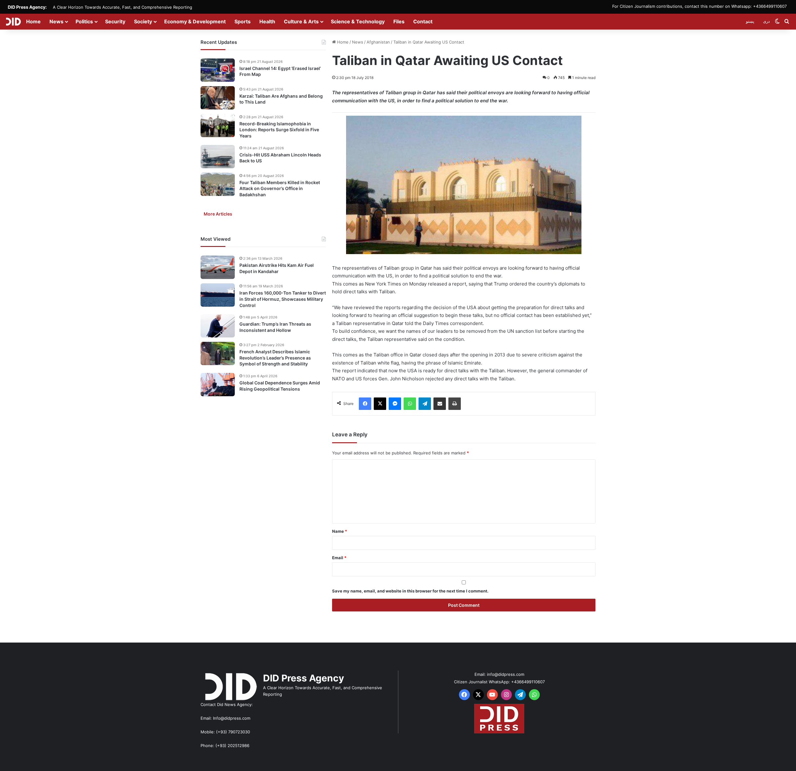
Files (399, 21)
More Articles (218, 214)
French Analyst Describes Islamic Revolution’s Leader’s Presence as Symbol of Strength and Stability (275, 357)
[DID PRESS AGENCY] (13, 21)
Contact (423, 21)
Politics (84, 21)
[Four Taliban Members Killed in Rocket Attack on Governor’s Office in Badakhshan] (218, 184)
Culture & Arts (301, 21)
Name (339, 531)
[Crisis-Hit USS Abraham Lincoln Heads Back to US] (218, 156)
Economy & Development (195, 21)
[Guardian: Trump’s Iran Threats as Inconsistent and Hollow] (218, 325)
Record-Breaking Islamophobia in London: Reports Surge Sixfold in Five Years (279, 129)
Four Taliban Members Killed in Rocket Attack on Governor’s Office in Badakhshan (279, 188)
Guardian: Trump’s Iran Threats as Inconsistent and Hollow (275, 327)
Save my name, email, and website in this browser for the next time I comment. (410, 590)
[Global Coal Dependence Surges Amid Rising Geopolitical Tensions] (218, 384)
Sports (242, 21)
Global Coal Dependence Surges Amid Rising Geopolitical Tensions (279, 386)
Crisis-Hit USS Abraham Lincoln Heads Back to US (280, 158)
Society (143, 21)
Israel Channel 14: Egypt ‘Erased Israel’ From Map (280, 71)
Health (267, 21)
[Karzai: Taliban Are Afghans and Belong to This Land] (218, 97)
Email (339, 557)
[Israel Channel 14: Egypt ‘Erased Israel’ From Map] (218, 70)
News (56, 21)
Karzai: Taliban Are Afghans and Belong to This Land (281, 99)
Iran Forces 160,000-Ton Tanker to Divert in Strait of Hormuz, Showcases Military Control (282, 299)
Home (33, 21)
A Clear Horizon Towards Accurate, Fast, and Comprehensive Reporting (122, 7)
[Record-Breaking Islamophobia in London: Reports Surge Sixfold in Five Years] (218, 125)
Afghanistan (378, 41)
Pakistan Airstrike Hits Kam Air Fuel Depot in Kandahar (276, 268)
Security (115, 21)
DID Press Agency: (27, 7)
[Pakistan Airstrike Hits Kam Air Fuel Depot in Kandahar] (218, 267)
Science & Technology (358, 21)
